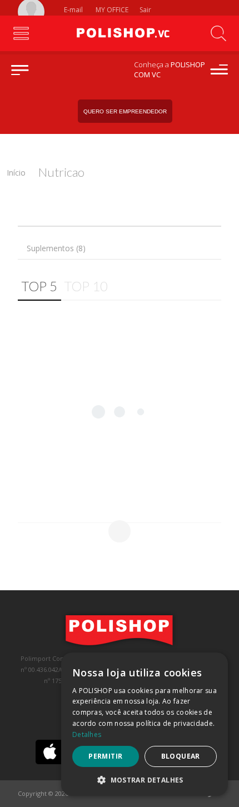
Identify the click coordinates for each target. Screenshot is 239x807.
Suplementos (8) (56, 248)
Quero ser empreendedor (125, 111)
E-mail (72, 9)
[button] (144, 779)
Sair (146, 9)
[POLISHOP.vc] (119, 33)
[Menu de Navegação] (21, 33)
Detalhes (86, 734)
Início (16, 172)
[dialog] (144, 724)
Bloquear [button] (180, 756)
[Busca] (218, 33)
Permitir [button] (105, 756)
